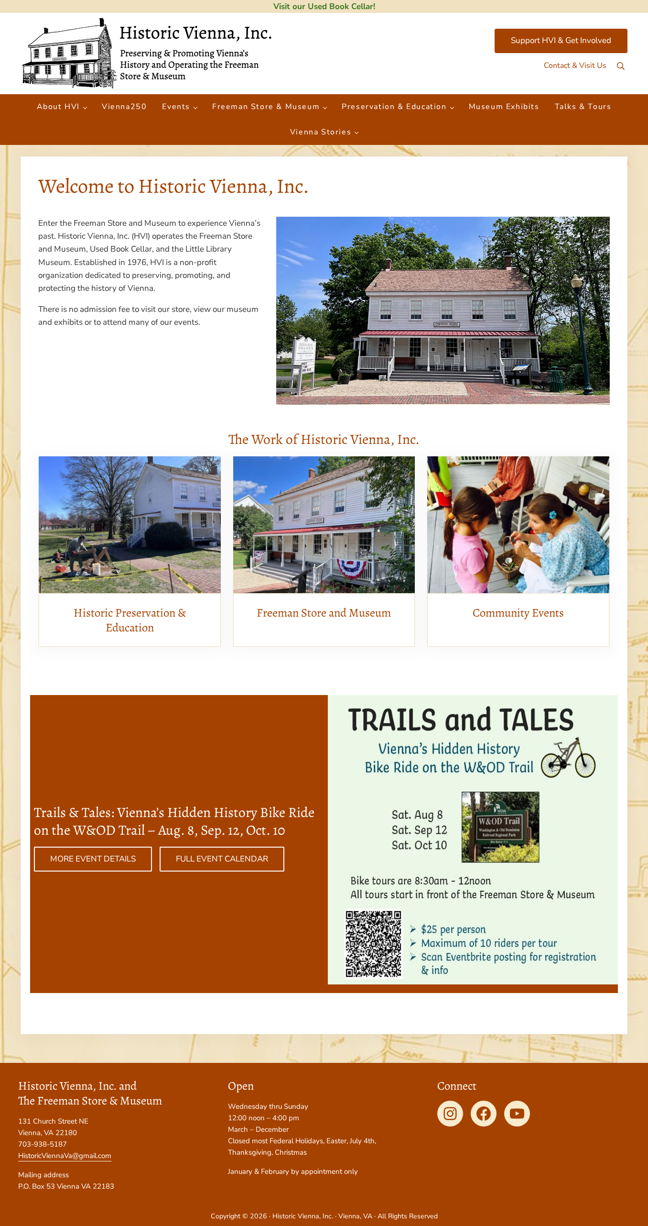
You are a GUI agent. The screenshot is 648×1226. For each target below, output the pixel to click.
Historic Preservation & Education (130, 620)
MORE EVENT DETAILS (93, 858)
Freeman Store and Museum (324, 612)
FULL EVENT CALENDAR (222, 858)
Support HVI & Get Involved (561, 40)
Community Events (518, 612)
